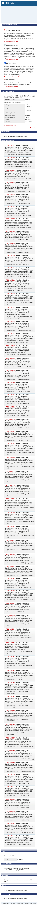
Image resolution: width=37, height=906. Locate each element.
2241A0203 (11, 170)
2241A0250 (11, 774)
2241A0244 (11, 696)
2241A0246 (11, 724)
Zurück (33, 128)
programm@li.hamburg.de (13, 76)
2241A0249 (11, 762)
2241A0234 (11, 566)
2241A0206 (11, 207)
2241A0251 (11, 787)
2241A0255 (11, 836)
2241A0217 (11, 346)
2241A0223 (11, 419)
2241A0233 (11, 554)
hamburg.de (20, 903)
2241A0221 (11, 395)
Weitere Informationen (12, 41)
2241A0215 (11, 321)
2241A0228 (11, 485)
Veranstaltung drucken (12, 126)
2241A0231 (11, 526)
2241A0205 (11, 194)
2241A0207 (11, 219)
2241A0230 (11, 513)
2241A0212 (11, 280)
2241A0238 (11, 615)
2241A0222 (11, 407)
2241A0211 (10, 268)
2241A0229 (11, 499)
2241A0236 (11, 591)
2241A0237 (11, 603)
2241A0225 (11, 443)
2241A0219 (11, 370)
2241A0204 (11, 182)
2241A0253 (11, 811)
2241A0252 (11, 799)
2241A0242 (11, 670)
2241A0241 (11, 657)
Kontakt (13, 903)
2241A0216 (11, 333)
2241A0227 (11, 471)
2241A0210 (11, 255)
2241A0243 (11, 683)
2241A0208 (11, 231)
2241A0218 (11, 358)
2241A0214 (11, 307)
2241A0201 (11, 145)
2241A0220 (11, 382)
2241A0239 (11, 629)
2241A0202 (11, 158)
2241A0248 (11, 750)
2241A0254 (11, 823)
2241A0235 (11, 578)
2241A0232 (11, 540)
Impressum (6, 903)
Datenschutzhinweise (30, 903)
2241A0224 (11, 431)
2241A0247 (11, 738)
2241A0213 (11, 294)
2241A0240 (11, 643)
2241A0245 (11, 710)
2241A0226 (11, 457)
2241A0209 (11, 243)
